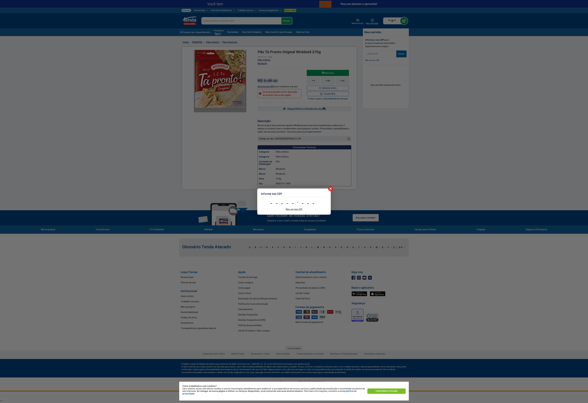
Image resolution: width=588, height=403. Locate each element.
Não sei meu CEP (294, 209)
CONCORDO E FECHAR (387, 391)
